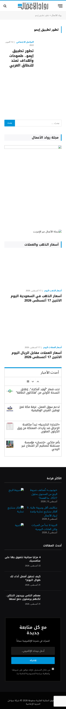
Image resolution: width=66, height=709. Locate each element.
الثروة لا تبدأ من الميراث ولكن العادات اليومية (44, 527)
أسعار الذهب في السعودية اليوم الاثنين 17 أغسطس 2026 (36, 298)
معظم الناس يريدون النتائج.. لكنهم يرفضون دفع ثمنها (23, 597)
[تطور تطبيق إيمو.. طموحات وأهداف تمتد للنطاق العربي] (49, 75)
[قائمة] (60, 6)
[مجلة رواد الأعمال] (33, 6)
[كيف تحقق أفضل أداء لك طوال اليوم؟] (53, 581)
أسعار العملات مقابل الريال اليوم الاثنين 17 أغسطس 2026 (37, 355)
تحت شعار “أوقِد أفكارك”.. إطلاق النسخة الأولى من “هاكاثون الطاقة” (38, 391)
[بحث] (5, 6)
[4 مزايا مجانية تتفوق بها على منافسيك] (53, 562)
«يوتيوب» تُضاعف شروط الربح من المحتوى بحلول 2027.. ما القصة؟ (43, 494)
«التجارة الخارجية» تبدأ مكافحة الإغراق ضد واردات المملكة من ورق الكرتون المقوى (38, 428)
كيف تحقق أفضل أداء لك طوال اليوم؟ (25, 578)
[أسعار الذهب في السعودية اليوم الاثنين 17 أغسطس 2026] (33, 269)
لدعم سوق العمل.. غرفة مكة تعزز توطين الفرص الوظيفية (39, 408)
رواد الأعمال (56, 15)
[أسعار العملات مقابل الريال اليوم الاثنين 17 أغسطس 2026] (33, 326)
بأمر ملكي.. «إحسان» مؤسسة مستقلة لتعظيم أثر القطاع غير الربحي (40, 446)
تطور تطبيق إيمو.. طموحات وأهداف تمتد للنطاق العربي (21, 58)
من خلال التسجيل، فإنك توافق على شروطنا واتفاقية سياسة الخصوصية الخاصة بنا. (31, 672)
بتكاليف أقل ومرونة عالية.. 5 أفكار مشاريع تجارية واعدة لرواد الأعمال (42, 511)
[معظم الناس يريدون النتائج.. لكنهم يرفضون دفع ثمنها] (53, 600)
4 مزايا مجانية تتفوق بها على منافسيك (22, 559)
